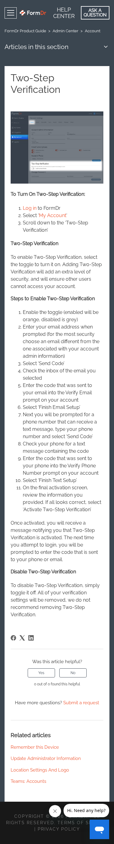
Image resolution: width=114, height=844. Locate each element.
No (73, 673)
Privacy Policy (59, 829)
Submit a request (81, 702)
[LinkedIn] (31, 638)
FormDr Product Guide (25, 31)
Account (92, 31)
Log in (29, 208)
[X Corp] (22, 638)
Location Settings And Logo (40, 770)
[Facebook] (13, 638)
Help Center (64, 12)
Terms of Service (82, 822)
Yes (41, 673)
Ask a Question (95, 13)
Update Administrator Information (46, 758)
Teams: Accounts (28, 781)
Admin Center (65, 31)
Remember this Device (35, 747)
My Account (52, 215)
